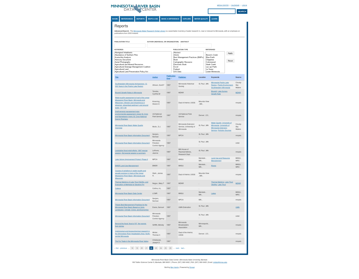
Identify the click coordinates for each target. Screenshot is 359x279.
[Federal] (188, 69)
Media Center (223, 5)
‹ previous (123, 248)
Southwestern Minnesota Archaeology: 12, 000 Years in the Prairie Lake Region (131, 84)
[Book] (188, 60)
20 (142, 248)
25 (166, 248)
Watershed (210, 49)
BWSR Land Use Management (127, 165)
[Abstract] (188, 53)
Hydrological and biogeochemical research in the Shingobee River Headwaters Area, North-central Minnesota (132, 233)
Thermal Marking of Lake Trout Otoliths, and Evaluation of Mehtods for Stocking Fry (131, 183)
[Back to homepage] (135, 12)
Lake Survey (222, 91)
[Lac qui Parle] (215, 67)
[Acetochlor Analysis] (143, 57)
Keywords (118, 49)
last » (183, 248)
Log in (244, 5)
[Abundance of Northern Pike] (143, 55)
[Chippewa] (215, 60)
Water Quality (201, 19)
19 (137, 248)
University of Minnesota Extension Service (220, 127)
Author (155, 77)
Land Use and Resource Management (220, 159)
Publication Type (180, 49)
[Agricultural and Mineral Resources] (143, 64)
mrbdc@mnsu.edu (220, 262)
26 (170, 248)
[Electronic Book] (188, 64)
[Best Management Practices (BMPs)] (188, 57)
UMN (238, 207)
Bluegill (214, 91)
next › (178, 248)
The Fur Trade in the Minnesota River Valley (131, 241)
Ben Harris (175, 267)
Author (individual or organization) (163, 42)
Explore (187, 19)
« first (116, 248)
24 (161, 248)
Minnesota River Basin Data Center (128, 193)
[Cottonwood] (215, 62)
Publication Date (171, 77)
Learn (214, 19)
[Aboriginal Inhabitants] (143, 53)
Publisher (182, 77)
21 (147, 248)
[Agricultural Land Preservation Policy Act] (143, 72)
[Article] (188, 55)
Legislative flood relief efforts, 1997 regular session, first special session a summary (131, 151)
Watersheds (127, 19)
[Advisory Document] (143, 60)
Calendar (235, 5)
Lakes (213, 193)
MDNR (238, 92)
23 (156, 248)
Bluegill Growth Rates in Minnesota (128, 92)
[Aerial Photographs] (143, 62)
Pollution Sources (224, 130)
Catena (118, 188)
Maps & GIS (153, 19)
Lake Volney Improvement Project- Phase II (131, 159)
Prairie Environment (225, 85)
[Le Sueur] (215, 69)
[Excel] (188, 67)
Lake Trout (222, 184)
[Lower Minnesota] (215, 72)
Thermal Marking (217, 182)
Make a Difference (170, 19)
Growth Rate (216, 94)
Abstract (184, 42)
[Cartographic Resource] (188, 62)
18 (132, 248)
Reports (140, 19)
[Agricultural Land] (143, 69)
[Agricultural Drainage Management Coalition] (143, 67)
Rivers (213, 165)
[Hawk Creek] (215, 64)
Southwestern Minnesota (220, 87)
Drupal (192, 267)
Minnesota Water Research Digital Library (149, 31)
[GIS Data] (188, 72)
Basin (115, 19)
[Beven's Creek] (215, 55)
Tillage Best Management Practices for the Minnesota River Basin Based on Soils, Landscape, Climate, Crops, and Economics (132, 207)
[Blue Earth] (215, 57)
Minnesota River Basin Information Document (132, 135)
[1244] (215, 53)
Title (116, 77)
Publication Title (122, 42)
